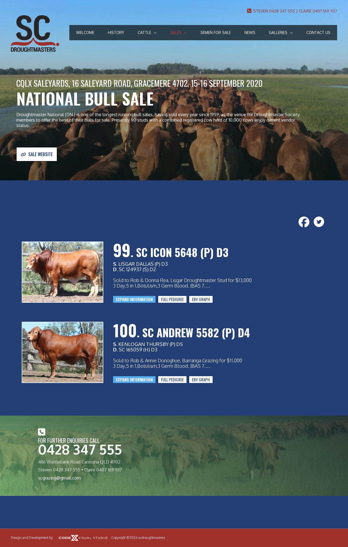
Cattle (144, 32)
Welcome (85, 32)
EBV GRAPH (201, 299)
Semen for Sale (215, 32)
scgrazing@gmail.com (59, 478)
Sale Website (40, 154)
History (116, 32)
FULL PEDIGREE (172, 299)
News (249, 32)
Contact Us (318, 32)
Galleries (278, 32)
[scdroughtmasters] (35, 33)
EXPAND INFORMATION (134, 299)
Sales (175, 32)
